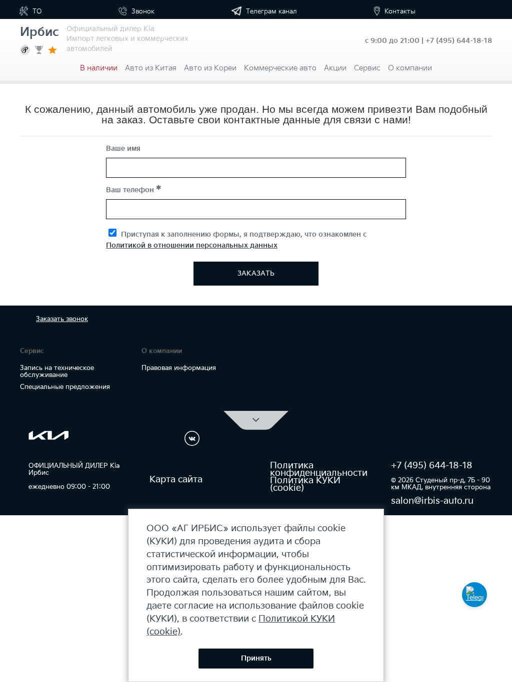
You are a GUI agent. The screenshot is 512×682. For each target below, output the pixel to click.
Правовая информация (179, 368)
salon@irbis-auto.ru (432, 501)
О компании (410, 68)
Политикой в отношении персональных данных (192, 245)
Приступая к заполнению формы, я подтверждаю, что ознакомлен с (236, 240)
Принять (256, 658)
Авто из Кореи (210, 68)
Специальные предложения (65, 387)
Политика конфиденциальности (319, 469)
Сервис (367, 68)
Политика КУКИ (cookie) (305, 484)
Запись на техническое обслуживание (57, 371)
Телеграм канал (270, 11)
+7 (459, 40)
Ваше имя (123, 148)
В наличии (99, 68)
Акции (335, 68)
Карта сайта (176, 479)
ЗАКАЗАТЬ (256, 273)
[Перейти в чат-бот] (474, 594)
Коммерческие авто (280, 68)
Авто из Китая (150, 68)
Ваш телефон (131, 190)
